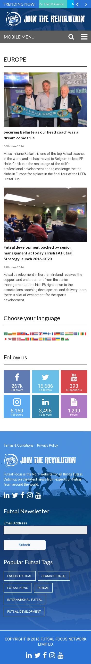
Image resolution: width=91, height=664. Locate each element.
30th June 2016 (14, 146)
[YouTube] (38, 496)
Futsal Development (24, 611)
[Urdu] (62, 338)
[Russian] (36, 338)
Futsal (43, 588)
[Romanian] (32, 338)
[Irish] (80, 333)
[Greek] (62, 333)
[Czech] (27, 333)
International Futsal (24, 599)
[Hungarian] (71, 333)
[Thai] (49, 338)
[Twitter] (15, 496)
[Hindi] (67, 333)
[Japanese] (6, 338)
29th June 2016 (14, 267)
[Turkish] (54, 338)
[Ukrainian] (58, 338)
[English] (41, 333)
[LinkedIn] (6, 496)
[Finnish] (49, 333)
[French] (54, 333)
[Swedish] (45, 338)
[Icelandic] (76, 333)
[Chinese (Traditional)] (23, 333)
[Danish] (32, 333)
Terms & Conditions (18, 445)
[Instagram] (30, 496)
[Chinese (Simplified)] (19, 333)
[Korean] (10, 338)
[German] (58, 333)
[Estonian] (45, 333)
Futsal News (17, 588)
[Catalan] (14, 333)
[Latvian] (14, 338)
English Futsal (19, 576)
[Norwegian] (19, 338)
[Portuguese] (27, 338)
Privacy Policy (47, 445)
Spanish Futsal (53, 576)
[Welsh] (67, 338)
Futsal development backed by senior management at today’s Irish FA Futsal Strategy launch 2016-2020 (38, 253)
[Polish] (23, 338)
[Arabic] (6, 333)
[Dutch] (36, 333)
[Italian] (84, 333)
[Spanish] (41, 338)
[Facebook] (23, 496)
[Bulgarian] (10, 333)
